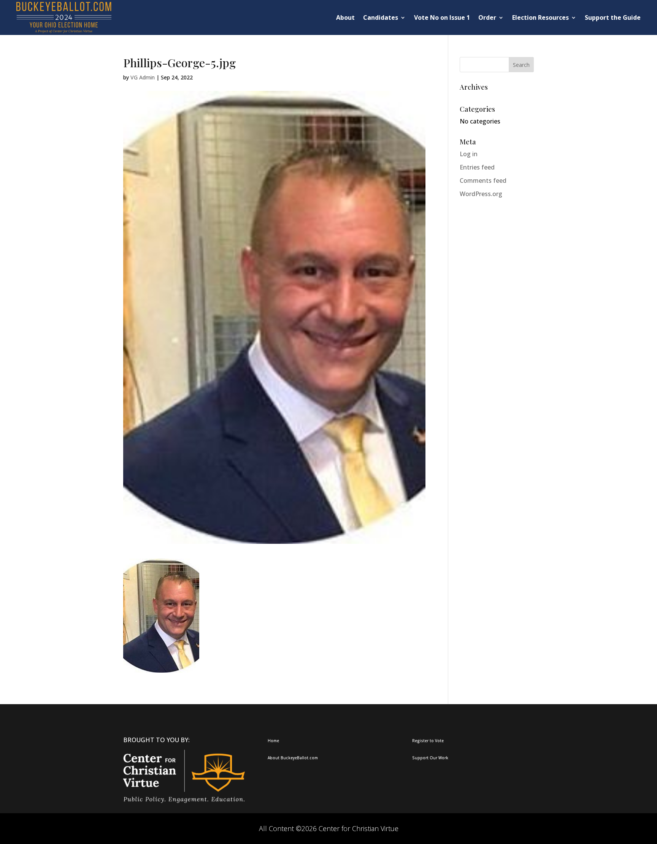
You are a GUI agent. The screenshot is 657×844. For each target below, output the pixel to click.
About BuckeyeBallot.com (293, 757)
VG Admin (142, 77)
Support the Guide (613, 17)
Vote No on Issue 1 (442, 17)
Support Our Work (430, 757)
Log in (469, 154)
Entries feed (477, 167)
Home (273, 740)
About (345, 17)
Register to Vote (428, 740)
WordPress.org (481, 194)
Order (487, 17)
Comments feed (483, 180)
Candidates (380, 17)
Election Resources (540, 17)
